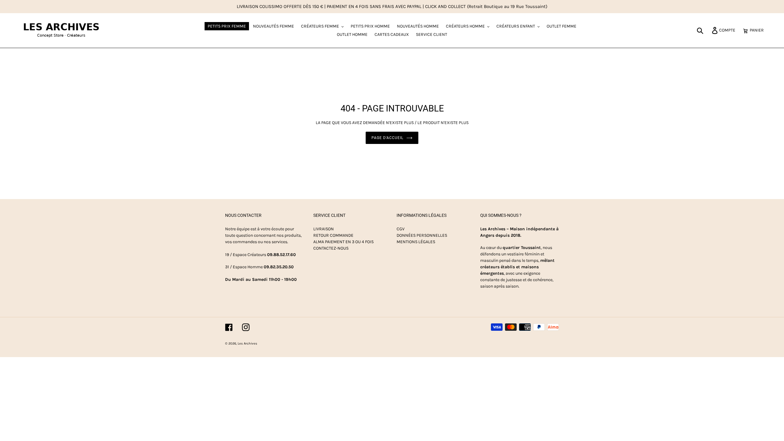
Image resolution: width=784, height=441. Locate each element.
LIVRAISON (323, 229)
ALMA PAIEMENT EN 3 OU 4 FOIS (343, 241)
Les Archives (247, 343)
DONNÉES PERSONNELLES (422, 235)
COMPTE (729, 30)
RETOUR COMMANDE (333, 235)
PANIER (758, 30)
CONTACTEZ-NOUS (331, 248)
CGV (401, 229)
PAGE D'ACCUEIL (387, 138)
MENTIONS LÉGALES (416, 241)
